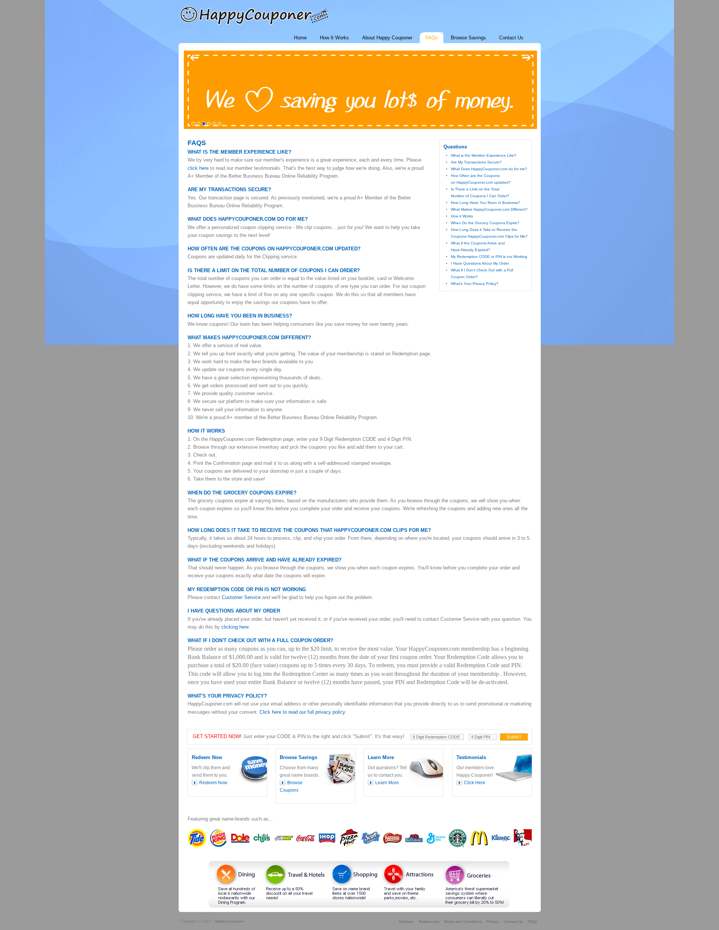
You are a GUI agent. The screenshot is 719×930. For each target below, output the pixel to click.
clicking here (235, 627)
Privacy (492, 922)
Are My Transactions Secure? (476, 162)
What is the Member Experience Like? (483, 155)
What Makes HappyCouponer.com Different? (489, 209)
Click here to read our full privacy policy (302, 712)
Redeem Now (213, 782)
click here (198, 168)
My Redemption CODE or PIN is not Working (489, 257)
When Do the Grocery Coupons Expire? (485, 223)
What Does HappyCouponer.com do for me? (489, 169)
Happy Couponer (229, 921)
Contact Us (513, 922)
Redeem (406, 922)
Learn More (387, 782)
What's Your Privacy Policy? (474, 284)
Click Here (474, 782)
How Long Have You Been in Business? (485, 203)
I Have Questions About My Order (480, 263)
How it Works (462, 216)
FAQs (532, 922)
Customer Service (241, 597)
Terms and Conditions (463, 922)
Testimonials (428, 922)
